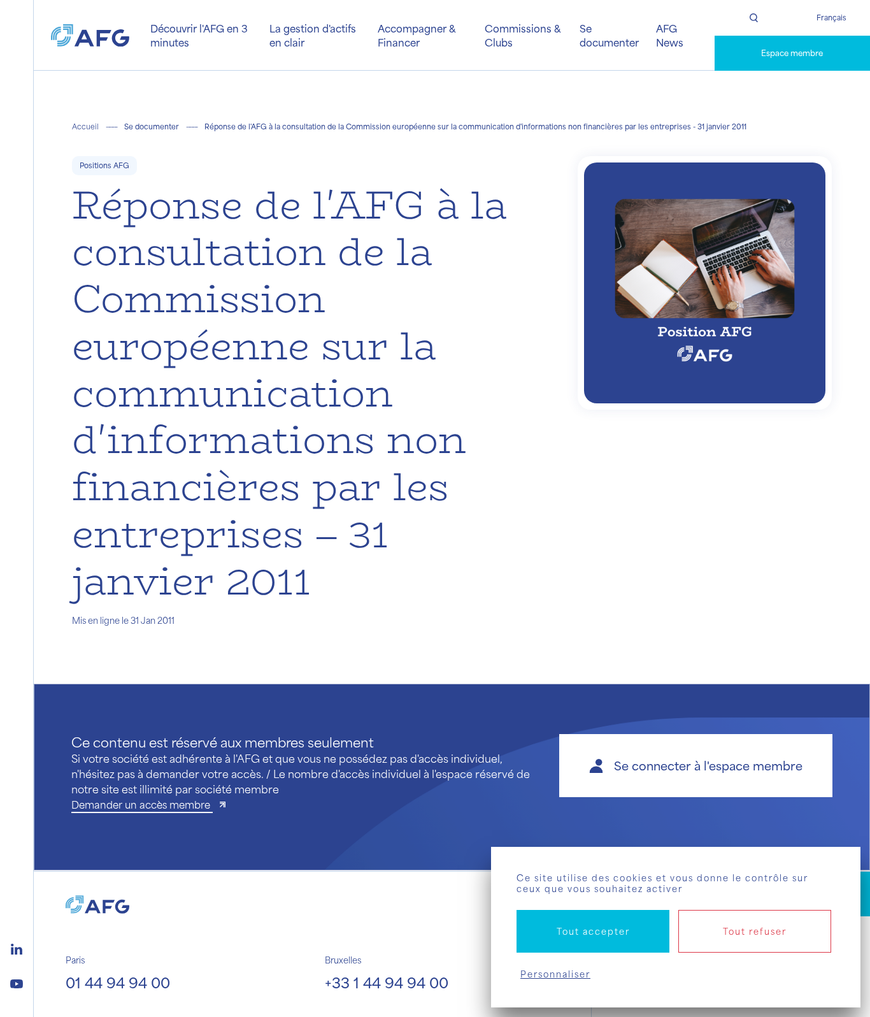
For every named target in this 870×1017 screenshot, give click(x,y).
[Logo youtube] (16, 982)
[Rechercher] (753, 18)
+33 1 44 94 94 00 (386, 982)
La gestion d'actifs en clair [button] (312, 35)
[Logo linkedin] (16, 948)
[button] (695, 765)
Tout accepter (593, 931)
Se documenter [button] (609, 35)
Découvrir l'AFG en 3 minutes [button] (199, 35)
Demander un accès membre (142, 804)
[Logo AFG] (90, 35)
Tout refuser (755, 931)
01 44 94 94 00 (118, 982)
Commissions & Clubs (522, 35)
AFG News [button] (669, 35)
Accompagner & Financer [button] (416, 35)
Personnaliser (555, 974)
